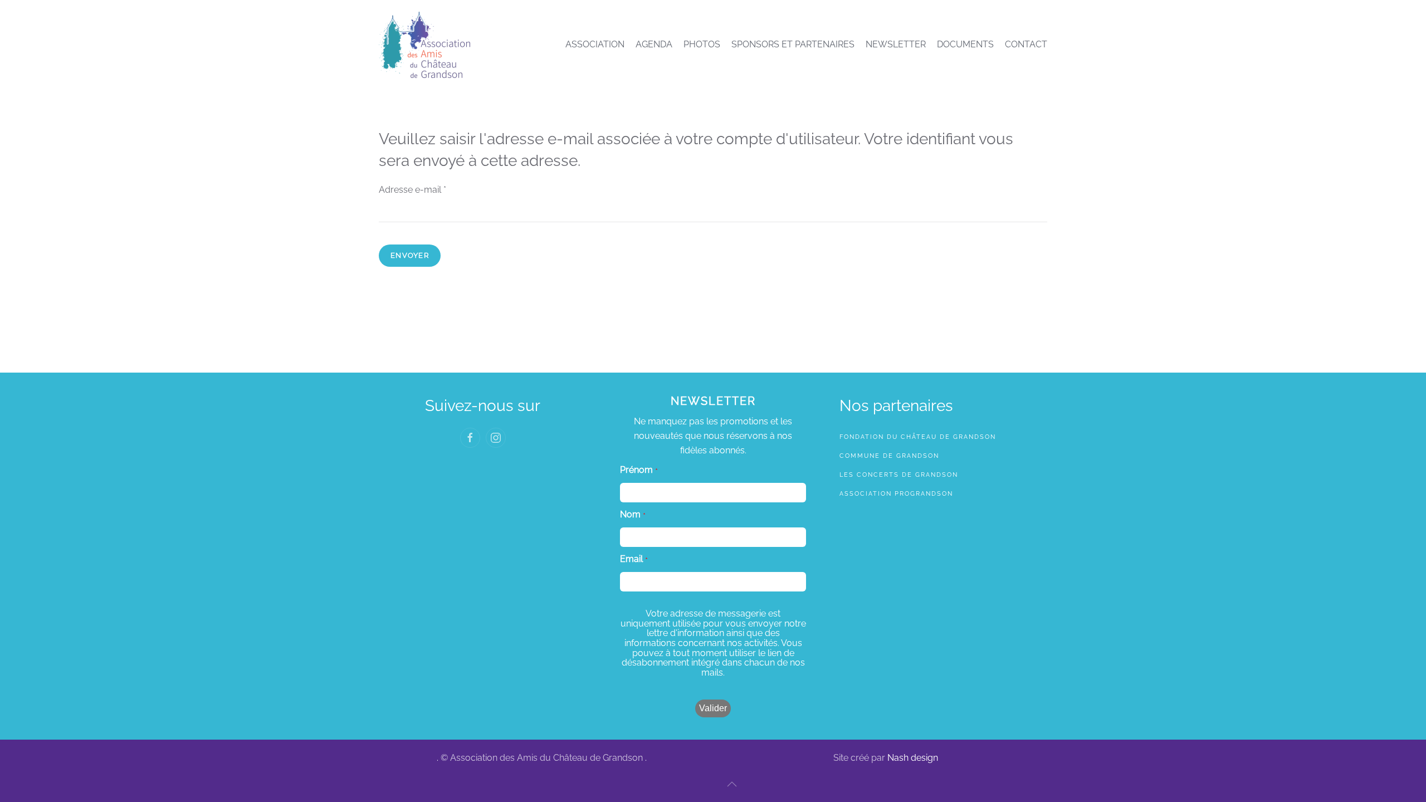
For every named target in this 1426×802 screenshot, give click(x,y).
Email (631, 559)
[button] (732, 784)
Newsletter (896, 44)
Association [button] (594, 44)
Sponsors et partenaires (792, 44)
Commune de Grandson (889, 455)
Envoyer (409, 255)
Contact (1026, 44)
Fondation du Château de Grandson (917, 437)
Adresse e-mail (412, 189)
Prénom (636, 470)
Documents (965, 44)
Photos (701, 44)
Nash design (912, 757)
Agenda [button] (654, 44)
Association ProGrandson (896, 493)
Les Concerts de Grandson (898, 474)
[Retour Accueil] (424, 44)
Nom (630, 515)
